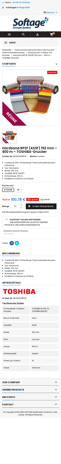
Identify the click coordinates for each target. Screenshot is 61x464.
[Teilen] (11, 243)
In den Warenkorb (40, 206)
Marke (33, 156)
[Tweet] (17, 243)
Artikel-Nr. (7, 156)
